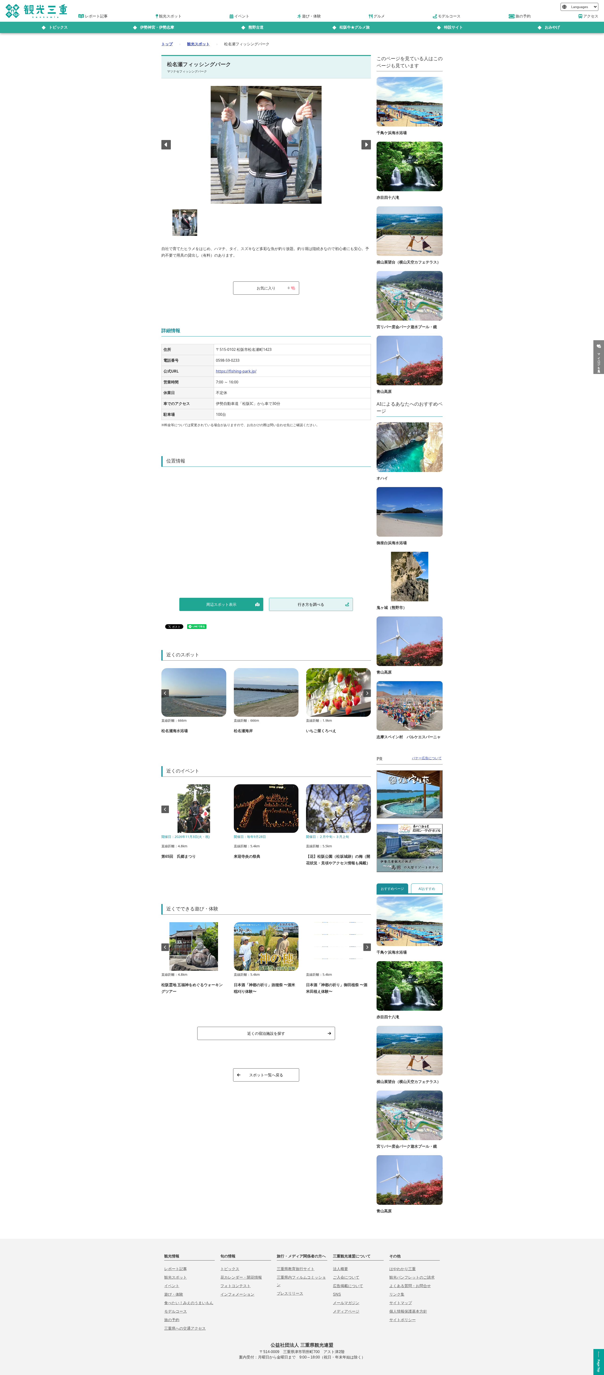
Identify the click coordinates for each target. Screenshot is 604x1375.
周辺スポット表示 (221, 604)
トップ (167, 44)
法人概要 (340, 1269)
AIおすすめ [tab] (427, 888)
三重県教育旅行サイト (296, 1269)
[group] (193, 703)
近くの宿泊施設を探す (266, 1033)
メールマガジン (346, 1303)
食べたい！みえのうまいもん (188, 1303)
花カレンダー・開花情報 (241, 1277)
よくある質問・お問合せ (410, 1286)
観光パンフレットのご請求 (412, 1277)
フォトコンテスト (235, 1286)
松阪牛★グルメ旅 (355, 27)
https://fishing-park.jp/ (236, 371)
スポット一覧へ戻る (266, 1075)
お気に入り (273, 288)
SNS (337, 1294)
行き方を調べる (311, 604)
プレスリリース (290, 1293)
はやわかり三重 (402, 1269)
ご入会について (346, 1277)
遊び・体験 (173, 1294)
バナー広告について (427, 758)
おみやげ (552, 27)
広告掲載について (348, 1286)
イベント (171, 1286)
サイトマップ (400, 1303)
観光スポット (198, 44)
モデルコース (175, 1311)
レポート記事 (175, 1269)
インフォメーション (237, 1294)
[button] (366, 144)
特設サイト (453, 27)
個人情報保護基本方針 (408, 1311)
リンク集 (396, 1294)
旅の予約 (171, 1320)
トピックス (58, 27)
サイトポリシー (402, 1320)
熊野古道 (256, 27)
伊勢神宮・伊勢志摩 (157, 27)
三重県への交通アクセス (185, 1328)
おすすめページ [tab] (392, 888)
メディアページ (346, 1311)
